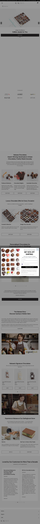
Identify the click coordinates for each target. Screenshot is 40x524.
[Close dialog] (37, 249)
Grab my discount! (29, 267)
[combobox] (22, 264)
